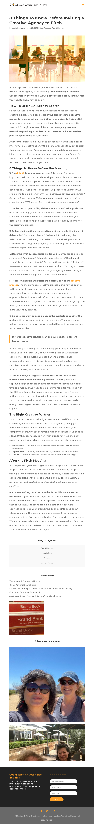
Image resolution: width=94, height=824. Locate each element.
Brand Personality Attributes (22, 585)
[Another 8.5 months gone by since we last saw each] (47, 684)
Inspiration (47, 553)
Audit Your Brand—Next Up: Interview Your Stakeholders (35, 596)
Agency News (47, 563)
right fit (20, 173)
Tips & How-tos (58, 28)
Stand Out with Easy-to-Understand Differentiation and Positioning (40, 589)
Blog (41, 28)
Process (47, 28)
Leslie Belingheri (19, 28)
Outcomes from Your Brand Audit (24, 592)
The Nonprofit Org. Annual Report (25, 581)
